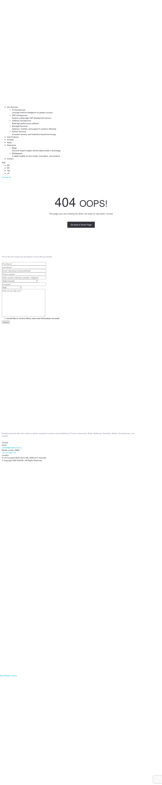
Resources (11, 145)
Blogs (36, 149)
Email (2, 675)
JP (8, 173)
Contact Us (6, 177)
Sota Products (13, 137)
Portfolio (10, 139)
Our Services (12, 107)
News (9, 142)
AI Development (32, 111)
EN (8, 165)
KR (8, 168)
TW (8, 170)
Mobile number (11, 675)
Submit (6, 322)
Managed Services (34, 127)
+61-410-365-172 (9, 452)
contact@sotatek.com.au (12, 447)
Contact (10, 158)
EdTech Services (34, 132)
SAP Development (31, 116)
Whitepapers (36, 154)
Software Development (25, 122)
